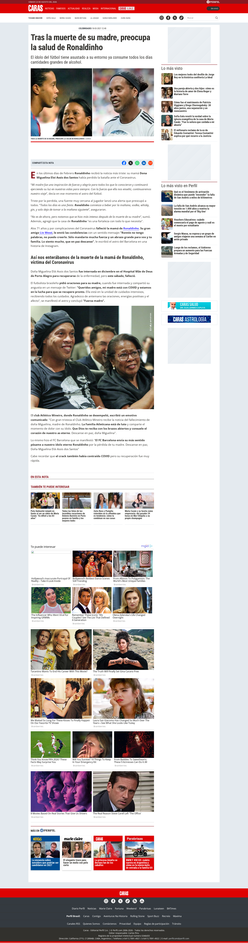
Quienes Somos (91, 923)
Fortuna (119, 908)
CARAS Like (126, 8)
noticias (45, 839)
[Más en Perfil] (47, 831)
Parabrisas (145, 908)
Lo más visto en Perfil (179, 185)
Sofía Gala (51, 18)
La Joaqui (94, 18)
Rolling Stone (137, 916)
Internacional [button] (108, 8)
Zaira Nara (125, 18)
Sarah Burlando (110, 18)
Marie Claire (105, 908)
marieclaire (76, 839)
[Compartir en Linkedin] (144, 163)
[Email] (150, 163)
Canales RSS (73, 923)
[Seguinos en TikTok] (181, 18)
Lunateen (159, 908)
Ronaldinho (131, 228)
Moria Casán (65, 18)
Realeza (86, 8)
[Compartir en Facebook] (124, 163)
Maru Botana (80, 18)
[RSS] (135, 901)
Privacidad (125, 923)
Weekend (131, 908)
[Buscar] (216, 17)
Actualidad (74, 8)
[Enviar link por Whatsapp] (137, 163)
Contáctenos (110, 923)
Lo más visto (172, 68)
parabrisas (139, 839)
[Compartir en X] (130, 163)
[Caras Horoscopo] (189, 321)
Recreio (166, 916)
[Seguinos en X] (175, 18)
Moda (95, 8)
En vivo (214, 8)
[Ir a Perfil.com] (213, 2)
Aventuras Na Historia (115, 916)
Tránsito (176, 923)
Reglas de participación (156, 923)
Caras (86, 916)
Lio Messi (45, 233)
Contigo (96, 916)
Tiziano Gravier (35, 18)
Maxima (177, 916)
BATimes (171, 908)
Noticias (49, 8)
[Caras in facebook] (168, 18)
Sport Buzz (153, 916)
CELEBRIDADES (85, 28)
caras (108, 839)
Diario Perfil (78, 908)
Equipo (137, 923)
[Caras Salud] (189, 308)
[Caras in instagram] (161, 18)
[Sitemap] (142, 901)
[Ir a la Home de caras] (35, 10)
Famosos (60, 8)
